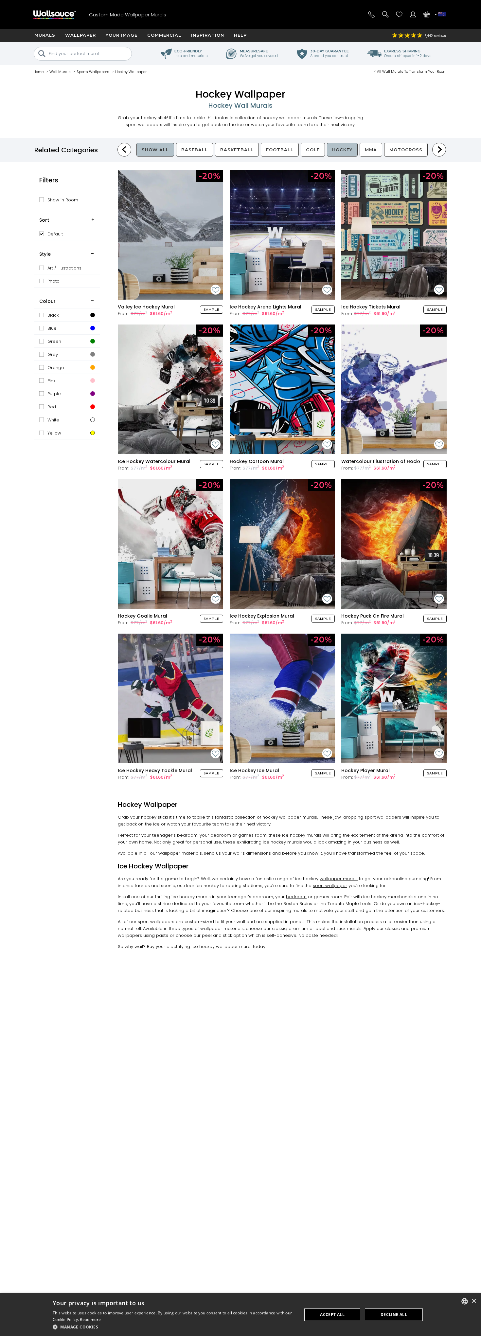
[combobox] (464, 1301)
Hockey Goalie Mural (142, 616)
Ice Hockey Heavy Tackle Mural (155, 770)
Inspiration (207, 35)
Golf (313, 149)
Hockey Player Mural (365, 770)
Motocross (405, 149)
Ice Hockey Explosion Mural (262, 616)
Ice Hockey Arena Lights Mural (265, 307)
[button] (174, 1327)
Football (280, 149)
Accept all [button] (332, 1314)
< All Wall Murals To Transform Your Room (410, 71)
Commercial (164, 35)
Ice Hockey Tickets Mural (371, 307)
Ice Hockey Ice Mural (254, 770)
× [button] (473, 1301)
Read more (90, 1319)
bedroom (296, 897)
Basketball (237, 149)
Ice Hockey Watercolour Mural (154, 461)
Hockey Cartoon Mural (257, 461)
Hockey (342, 149)
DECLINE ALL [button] (394, 1314)
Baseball (194, 149)
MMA (371, 149)
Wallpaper (80, 35)
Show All (155, 149)
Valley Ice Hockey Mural (146, 307)
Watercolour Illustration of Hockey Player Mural (398, 461)
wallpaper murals (339, 879)
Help (240, 35)
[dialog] (240, 1314)
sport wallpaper (330, 885)
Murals (44, 35)
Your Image (121, 35)
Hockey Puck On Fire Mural (372, 616)
